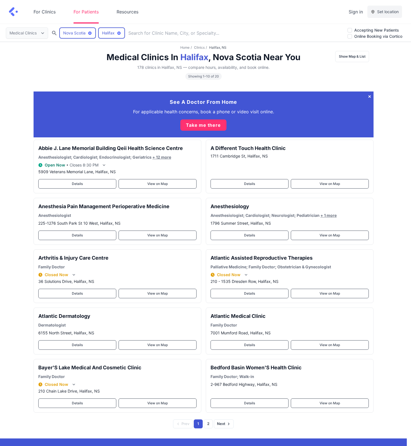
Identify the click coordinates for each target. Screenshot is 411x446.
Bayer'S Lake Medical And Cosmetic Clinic (89, 367)
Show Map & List (352, 56)
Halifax (194, 57)
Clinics (199, 47)
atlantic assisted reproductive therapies (262, 258)
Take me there (203, 125)
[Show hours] (104, 165)
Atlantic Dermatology (64, 316)
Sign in (356, 12)
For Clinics (45, 12)
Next (221, 423)
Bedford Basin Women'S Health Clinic (256, 367)
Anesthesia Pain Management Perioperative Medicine (103, 206)
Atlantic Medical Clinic (238, 316)
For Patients (86, 12)
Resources (127, 12)
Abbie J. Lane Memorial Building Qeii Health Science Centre (110, 148)
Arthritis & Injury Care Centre (73, 258)
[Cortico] (13, 11)
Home (185, 47)
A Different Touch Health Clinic (248, 148)
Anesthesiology (230, 206)
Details (77, 184)
